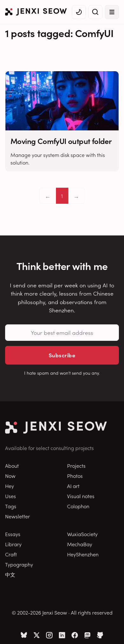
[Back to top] (111, 629)
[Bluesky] (24, 635)
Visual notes (80, 495)
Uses (10, 495)
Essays (12, 533)
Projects (76, 465)
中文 (10, 574)
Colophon (78, 506)
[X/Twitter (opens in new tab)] (36, 635)
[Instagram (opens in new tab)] (49, 635)
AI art (73, 485)
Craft (11, 554)
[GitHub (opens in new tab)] (100, 635)
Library (13, 544)
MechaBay (79, 544)
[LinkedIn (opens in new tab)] (62, 635)
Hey (9, 485)
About (12, 465)
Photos (75, 475)
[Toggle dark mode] (79, 12)
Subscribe (62, 355)
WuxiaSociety (82, 533)
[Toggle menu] (112, 12)
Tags (10, 506)
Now (10, 475)
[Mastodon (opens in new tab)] (87, 635)
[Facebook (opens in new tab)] (75, 635)
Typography (19, 564)
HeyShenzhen (83, 554)
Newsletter (17, 516)
